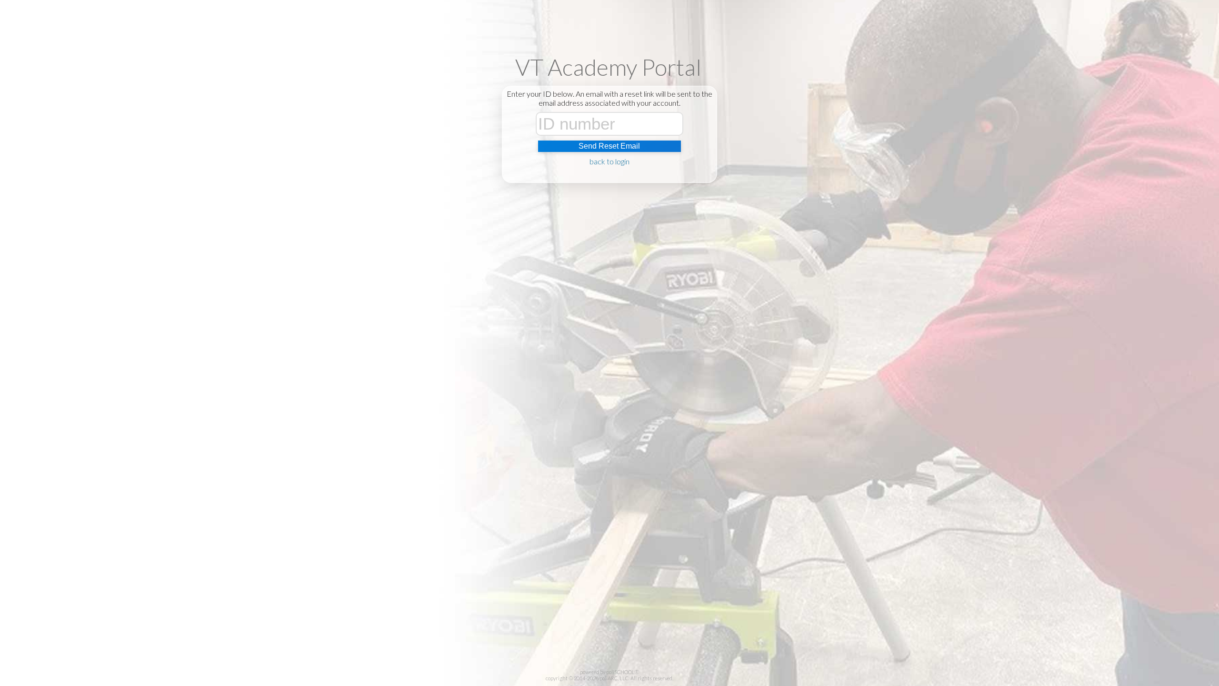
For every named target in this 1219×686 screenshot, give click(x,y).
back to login (609, 161)
